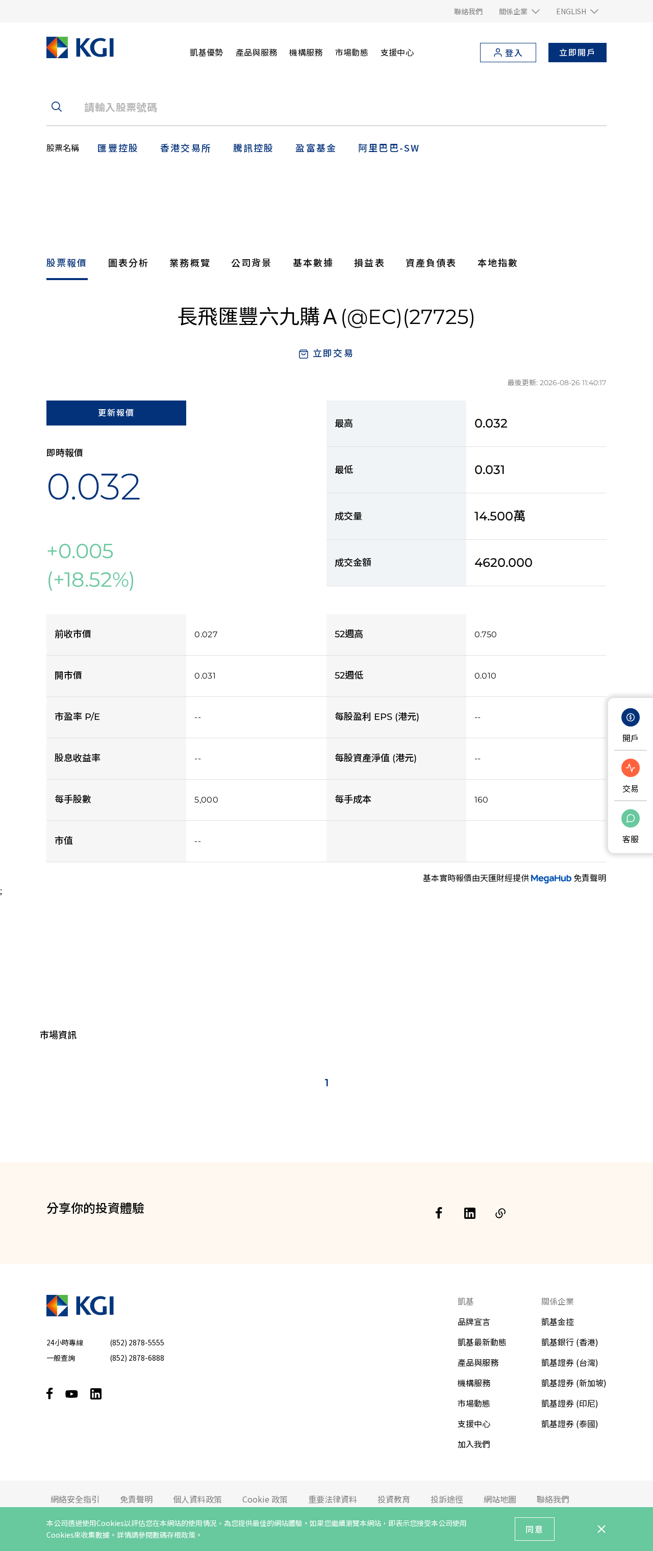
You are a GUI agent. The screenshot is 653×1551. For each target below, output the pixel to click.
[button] (519, 11)
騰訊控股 (253, 147)
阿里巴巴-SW (389, 147)
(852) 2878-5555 (137, 1342)
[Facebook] (439, 1213)
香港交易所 (186, 147)
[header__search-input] (326, 106)
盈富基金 (316, 147)
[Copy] (500, 1213)
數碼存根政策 (174, 1535)
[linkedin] (470, 1213)
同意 (534, 1529)
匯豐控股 (118, 147)
